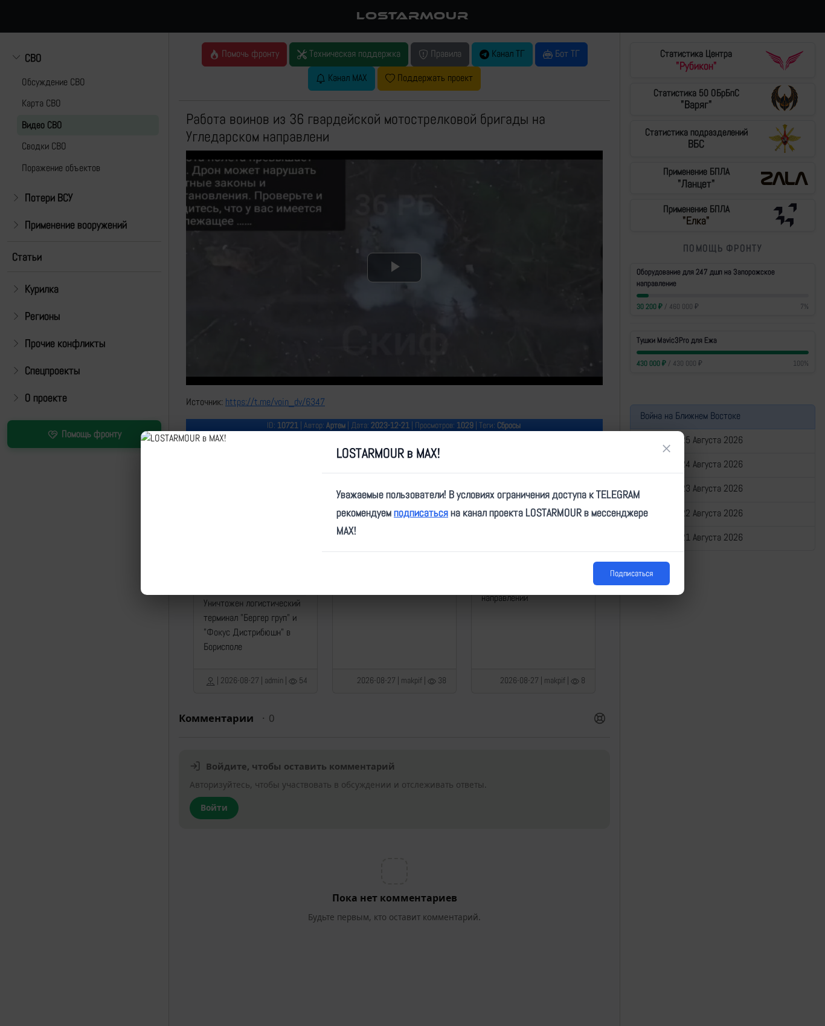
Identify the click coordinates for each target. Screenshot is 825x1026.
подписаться (421, 512)
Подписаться (631, 573)
